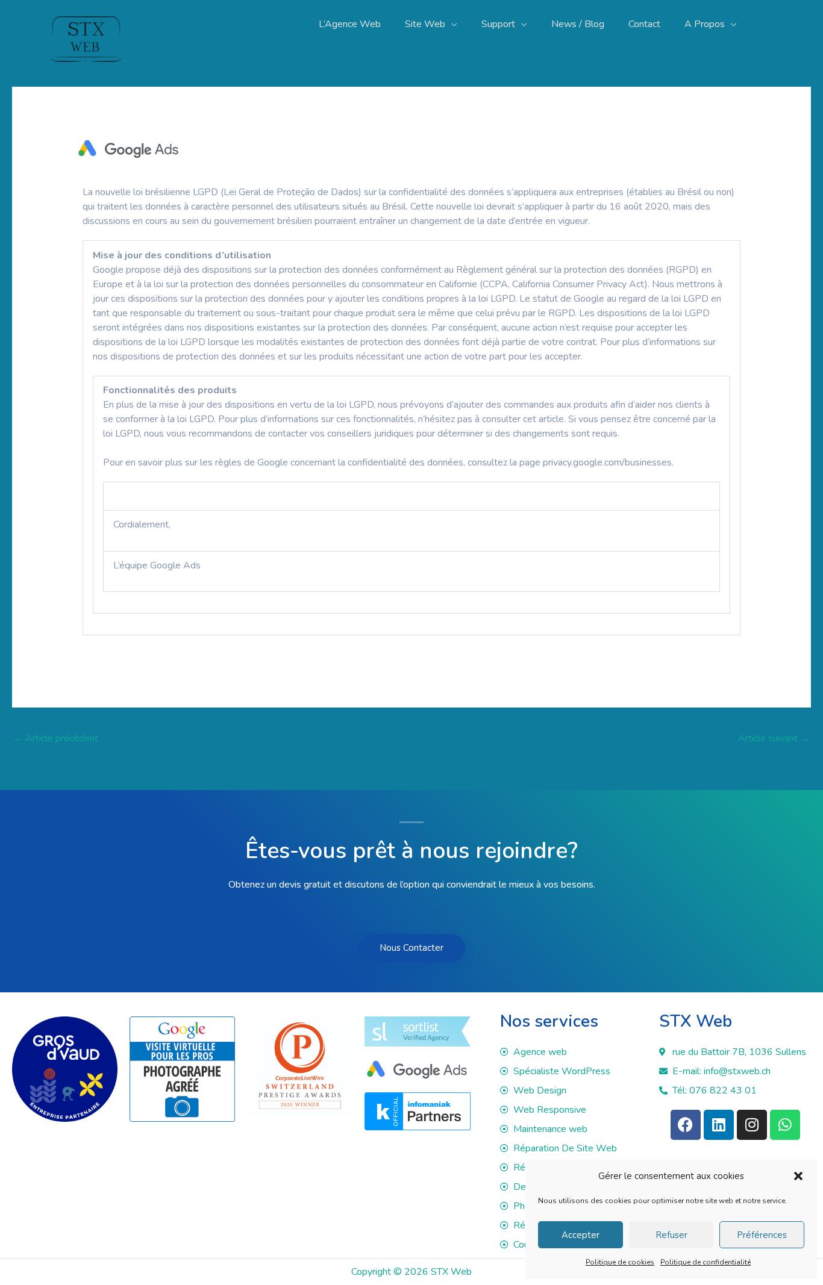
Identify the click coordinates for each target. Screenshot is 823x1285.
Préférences (762, 1235)
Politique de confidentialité (705, 1262)
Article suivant (774, 738)
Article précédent (55, 738)
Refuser (671, 1235)
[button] (798, 1176)
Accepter (580, 1235)
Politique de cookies (620, 1262)
